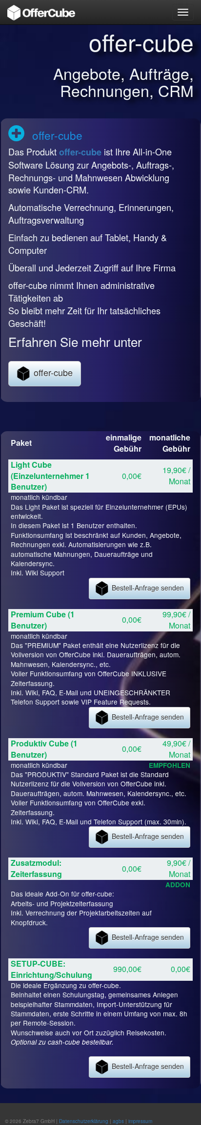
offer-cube (80, 152)
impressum (140, 1121)
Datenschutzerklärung (83, 1121)
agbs (118, 1121)
